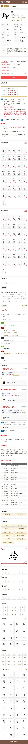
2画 (8, 654)
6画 (3, 657)
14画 (19, 661)
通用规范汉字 (20, 535)
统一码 (15, 41)
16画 (3, 664)
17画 (8, 664)
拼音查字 (7, 525)
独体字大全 (7, 539)
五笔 (3, 29)
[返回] (2, 6)
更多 (25, 142)
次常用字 (23, 17)
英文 (3, 322)
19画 (19, 664)
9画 (8, 34)
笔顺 (15, 37)
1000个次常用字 (21, 532)
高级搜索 (7, 514)
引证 (3, 327)
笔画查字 (7, 528)
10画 (21, 24)
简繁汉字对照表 (21, 539)
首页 (7, 6)
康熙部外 (3, 26)
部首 (15, 34)
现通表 (13, 20)
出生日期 (4, 73)
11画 (3, 661)
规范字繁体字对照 (7, 542)
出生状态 (4, 64)
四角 (15, 32)
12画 (8, 661)
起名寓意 (3, 50)
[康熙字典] (5, 2)
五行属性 (16, 26)
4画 (19, 654)
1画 (3, 654)
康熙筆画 (16, 24)
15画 (25, 661)
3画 (14, 654)
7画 (8, 657)
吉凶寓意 (3, 44)
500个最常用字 (20, 528)
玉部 (18, 17)
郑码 (3, 32)
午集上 (13, 17)
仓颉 (15, 29)
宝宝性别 (4, 70)
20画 (25, 664)
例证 (26, 305)
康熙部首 (3, 24)
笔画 (3, 34)
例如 (16, 292)
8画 (14, 657)
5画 (25, 654)
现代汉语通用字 (7, 535)
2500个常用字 (7, 532)
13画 (14, 661)
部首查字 (20, 525)
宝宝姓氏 (4, 67)
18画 (14, 664)
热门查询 (20, 514)
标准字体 (19, 20)
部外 (3, 37)
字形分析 (3, 41)
